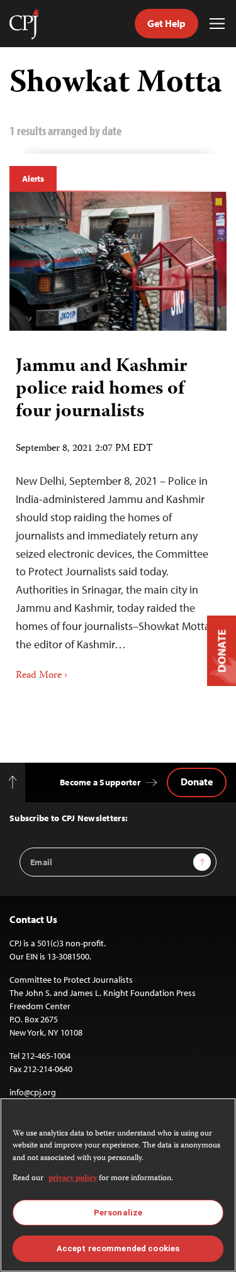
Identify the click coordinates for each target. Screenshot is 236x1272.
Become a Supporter (100, 782)
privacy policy (72, 1178)
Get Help (166, 23)
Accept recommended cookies (118, 1248)
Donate (197, 781)
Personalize (118, 1212)
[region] (118, 1185)
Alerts (33, 178)
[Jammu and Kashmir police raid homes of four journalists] (118, 261)
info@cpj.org (32, 1092)
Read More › (41, 676)
